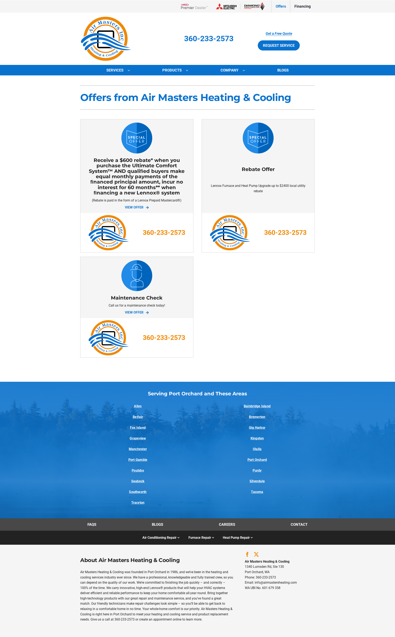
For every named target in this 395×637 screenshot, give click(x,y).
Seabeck (138, 481)
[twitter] (256, 554)
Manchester (138, 449)
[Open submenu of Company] (246, 70)
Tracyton (138, 503)
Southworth (137, 492)
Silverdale (257, 481)
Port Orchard (257, 460)
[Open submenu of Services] (131, 70)
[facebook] (247, 554)
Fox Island (138, 428)
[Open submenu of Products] (189, 70)
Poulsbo (138, 470)
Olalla (257, 449)
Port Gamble (138, 460)
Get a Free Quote (279, 33)
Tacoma (257, 492)
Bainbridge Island (257, 406)
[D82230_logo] (106, 18)
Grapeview (138, 438)
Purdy (257, 470)
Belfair (138, 417)
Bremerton (257, 417)
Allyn (138, 406)
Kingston (257, 438)
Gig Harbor (257, 428)
